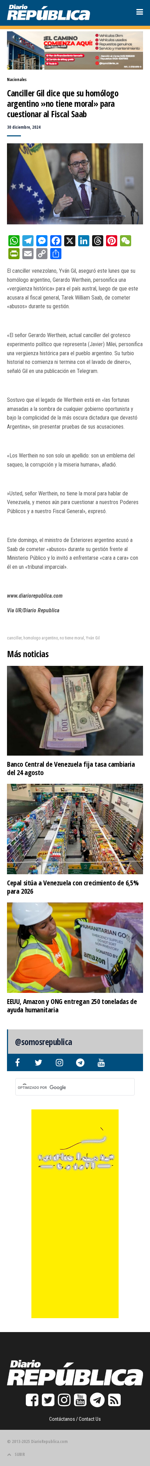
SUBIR (20, 1454)
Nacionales (17, 79)
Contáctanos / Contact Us (75, 1419)
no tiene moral (72, 638)
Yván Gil (93, 638)
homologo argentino (40, 638)
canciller (14, 638)
